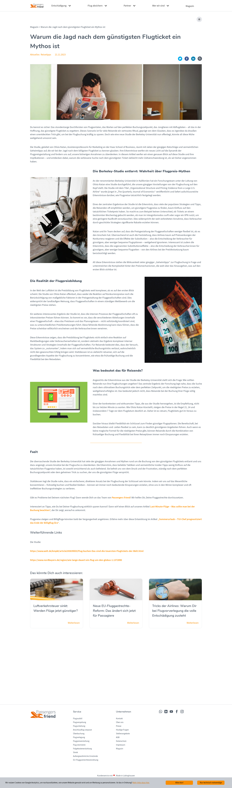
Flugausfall (77, 718)
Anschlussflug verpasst (82, 729)
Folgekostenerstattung (82, 748)
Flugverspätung (79, 722)
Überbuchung (78, 733)
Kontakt (119, 718)
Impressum (120, 745)
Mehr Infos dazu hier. (141, 782)
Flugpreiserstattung (81, 741)
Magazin (34, 27)
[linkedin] (193, 58)
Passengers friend (121, 497)
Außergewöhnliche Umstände (85, 756)
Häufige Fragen (122, 729)
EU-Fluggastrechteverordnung (85, 760)
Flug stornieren (79, 745)
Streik (75, 752)
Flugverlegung (79, 737)
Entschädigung (58, 5)
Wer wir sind (158, 5)
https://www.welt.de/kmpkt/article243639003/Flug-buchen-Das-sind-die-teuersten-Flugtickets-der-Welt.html (87, 551)
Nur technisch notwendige (211, 782)
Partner (127, 5)
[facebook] (186, 58)
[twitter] (180, 58)
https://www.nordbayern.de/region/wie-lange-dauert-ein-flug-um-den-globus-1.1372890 (76, 560)
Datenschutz (121, 741)
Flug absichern (95, 5)
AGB (117, 737)
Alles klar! (179, 782)
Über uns (119, 722)
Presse (118, 726)
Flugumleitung (79, 726)
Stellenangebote (123, 733)
